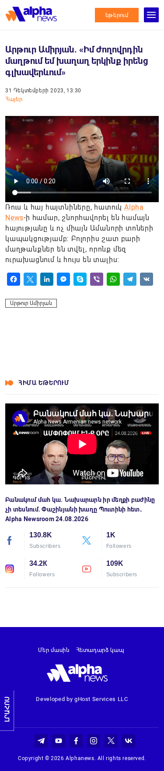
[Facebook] (13, 279)
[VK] (146, 279)
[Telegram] (130, 279)
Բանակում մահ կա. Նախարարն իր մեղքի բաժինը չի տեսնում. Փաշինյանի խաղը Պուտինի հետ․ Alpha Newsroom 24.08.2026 (80, 509)
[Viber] (96, 279)
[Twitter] (30, 279)
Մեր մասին (54, 650)
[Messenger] (63, 279)
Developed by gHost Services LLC (82, 699)
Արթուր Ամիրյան (31, 303)
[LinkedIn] (46, 279)
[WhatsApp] (113, 279)
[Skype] (80, 279)
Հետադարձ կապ (100, 650)
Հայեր (13, 99)
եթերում (117, 15)
